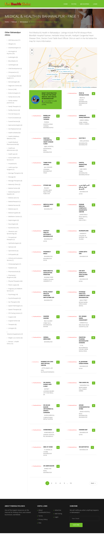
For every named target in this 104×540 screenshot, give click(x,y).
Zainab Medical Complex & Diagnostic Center (83, 208)
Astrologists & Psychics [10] (12, 52)
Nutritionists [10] (13, 228)
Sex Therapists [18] (14, 302)
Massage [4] (11, 177)
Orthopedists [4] (13, 254)
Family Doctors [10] (14, 97)
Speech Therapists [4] (14, 309)
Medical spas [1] (13, 209)
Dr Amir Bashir (57, 79)
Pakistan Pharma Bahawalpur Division (83, 340)
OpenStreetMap (86, 87)
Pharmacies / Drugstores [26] (11, 276)
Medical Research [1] (14, 201)
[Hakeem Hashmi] (67, 67)
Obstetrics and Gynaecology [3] (12, 232)
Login (95, 4)
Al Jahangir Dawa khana (83, 362)
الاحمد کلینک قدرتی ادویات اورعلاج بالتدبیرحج (84, 187)
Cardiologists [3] (13, 65)
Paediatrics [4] (12, 268)
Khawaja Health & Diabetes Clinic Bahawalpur (84, 294)
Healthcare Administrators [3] (12, 149)
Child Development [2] (15, 68)
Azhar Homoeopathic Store (84, 407)
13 (71, 483)
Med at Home (48, 447)
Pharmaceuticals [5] (14, 271)
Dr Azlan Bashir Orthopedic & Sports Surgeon (48, 408)
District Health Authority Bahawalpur (48, 233)
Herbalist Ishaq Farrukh (84, 116)
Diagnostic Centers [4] (14, 86)
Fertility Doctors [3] (14, 110)
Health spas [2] (12, 154)
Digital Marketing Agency (83, 164)
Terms (40, 516)
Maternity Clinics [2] (14, 184)
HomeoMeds (47, 430)
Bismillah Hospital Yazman (46, 117)
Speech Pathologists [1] (15, 306)
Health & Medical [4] (14, 133)
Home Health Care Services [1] (13, 159)
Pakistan (14, 22)
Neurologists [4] (13, 224)
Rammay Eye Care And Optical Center (47, 363)
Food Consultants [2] (14, 118)
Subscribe (76, 525)
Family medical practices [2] (12, 102)
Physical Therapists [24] (15, 281)
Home (66, 4)
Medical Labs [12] (13, 198)
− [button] (32, 53)
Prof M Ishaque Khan (84, 94)
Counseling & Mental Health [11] (14, 77)
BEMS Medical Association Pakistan (48, 272)
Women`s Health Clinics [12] (13, 343)
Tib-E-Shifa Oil (84, 382)
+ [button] (32, 50)
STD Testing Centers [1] (15, 313)
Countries (85, 4)
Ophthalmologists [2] (14, 243)
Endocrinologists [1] (14, 93)
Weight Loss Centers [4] (15, 338)
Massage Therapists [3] (15, 181)
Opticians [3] (12, 247)
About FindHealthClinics (44, 511)
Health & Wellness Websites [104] (13, 137)
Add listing (58, 514)
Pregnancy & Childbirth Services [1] (14, 290)
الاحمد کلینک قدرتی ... (72, 81)
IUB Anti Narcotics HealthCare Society (83, 273)
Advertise (58, 510)
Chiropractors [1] (13, 72)
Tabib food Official (47, 163)
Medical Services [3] (14, 205)
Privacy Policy (43, 519)
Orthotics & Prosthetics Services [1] (14, 259)
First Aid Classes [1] (14, 114)
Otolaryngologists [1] (14, 264)
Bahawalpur (24, 22)
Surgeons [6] (12, 317)
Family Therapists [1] (14, 106)
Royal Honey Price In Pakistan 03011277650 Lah (48, 294)
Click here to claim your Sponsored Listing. (49, 102)
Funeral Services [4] (14, 121)
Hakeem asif (66, 71)
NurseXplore (83, 231)
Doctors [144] (12, 89)
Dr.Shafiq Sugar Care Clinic (47, 384)
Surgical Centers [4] (14, 321)
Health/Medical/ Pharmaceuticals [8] (13, 143)
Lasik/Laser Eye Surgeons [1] (12, 168)
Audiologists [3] (13, 57)
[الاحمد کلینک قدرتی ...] (72, 77)
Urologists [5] (12, 328)
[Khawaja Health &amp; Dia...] (62, 65)
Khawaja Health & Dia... (63, 69)
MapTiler (79, 87)
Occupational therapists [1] (11, 238)
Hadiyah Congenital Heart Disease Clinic (48, 141)
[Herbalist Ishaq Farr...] (52, 70)
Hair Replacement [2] (14, 129)
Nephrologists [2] (13, 220)
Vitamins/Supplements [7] (15, 334)
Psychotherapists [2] (14, 298)
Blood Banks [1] (13, 61)
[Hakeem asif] (66, 67)
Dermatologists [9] (13, 82)
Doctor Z (82, 138)
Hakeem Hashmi (46, 317)
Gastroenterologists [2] (15, 125)
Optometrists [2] (13, 251)
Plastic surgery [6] (13, 285)
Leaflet (73, 87)
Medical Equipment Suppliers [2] (13, 193)
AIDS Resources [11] (14, 40)
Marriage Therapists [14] (15, 173)
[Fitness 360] (50, 64)
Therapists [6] (12, 324)
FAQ (39, 523)
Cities (74, 4)
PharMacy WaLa (47, 252)
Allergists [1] (12, 44)
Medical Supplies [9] (14, 213)
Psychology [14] (13, 294)
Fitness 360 (51, 68)
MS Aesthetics (84, 447)
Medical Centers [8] (14, 188)
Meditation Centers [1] (15, 216)
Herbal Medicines (46, 338)
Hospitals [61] (12, 163)
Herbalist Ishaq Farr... (52, 74)
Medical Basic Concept (48, 205)
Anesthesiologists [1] (14, 48)
